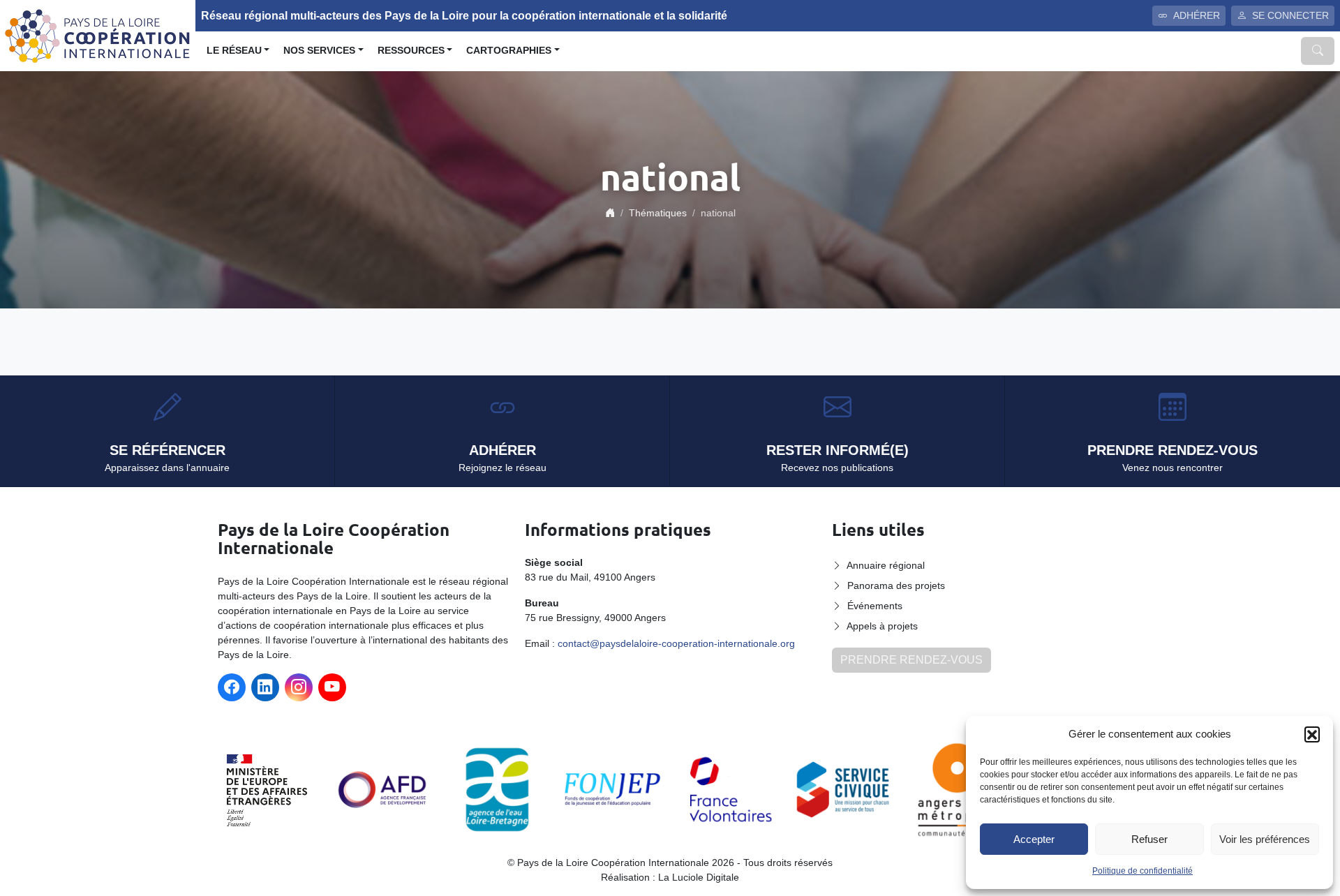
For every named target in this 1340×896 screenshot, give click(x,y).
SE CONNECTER (1290, 15)
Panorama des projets (896, 585)
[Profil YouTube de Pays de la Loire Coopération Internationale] (332, 687)
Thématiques (658, 212)
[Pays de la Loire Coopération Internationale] (97, 34)
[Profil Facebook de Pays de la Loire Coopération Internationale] (232, 687)
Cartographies (508, 50)
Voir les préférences (1264, 839)
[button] (1312, 734)
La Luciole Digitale (698, 877)
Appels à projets (882, 626)
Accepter (1034, 839)
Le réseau (234, 50)
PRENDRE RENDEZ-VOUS (911, 660)
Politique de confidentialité (1142, 871)
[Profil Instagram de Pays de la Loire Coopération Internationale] (299, 687)
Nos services (319, 50)
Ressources (411, 50)
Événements (874, 605)
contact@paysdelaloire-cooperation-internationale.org (676, 643)
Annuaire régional (886, 565)
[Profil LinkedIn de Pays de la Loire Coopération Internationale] (265, 687)
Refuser (1149, 839)
